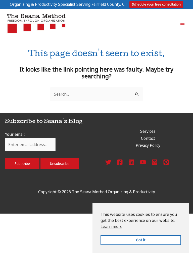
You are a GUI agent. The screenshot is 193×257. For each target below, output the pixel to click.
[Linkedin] (131, 162)
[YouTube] (143, 162)
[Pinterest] (166, 162)
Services (148, 131)
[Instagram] (154, 162)
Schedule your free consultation (156, 4)
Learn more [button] (111, 226)
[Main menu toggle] (182, 23)
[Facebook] (119, 162)
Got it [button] (141, 239)
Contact (148, 138)
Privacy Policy (148, 145)
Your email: (15, 134)
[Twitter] (108, 162)
